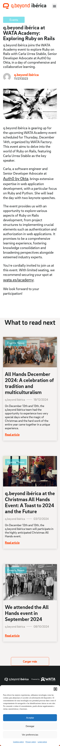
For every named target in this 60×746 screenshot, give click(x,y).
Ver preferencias (30, 734)
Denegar (30, 726)
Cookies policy (18, 742)
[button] (55, 689)
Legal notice (42, 742)
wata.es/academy (18, 279)
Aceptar (30, 717)
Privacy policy (31, 742)
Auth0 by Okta (15, 178)
